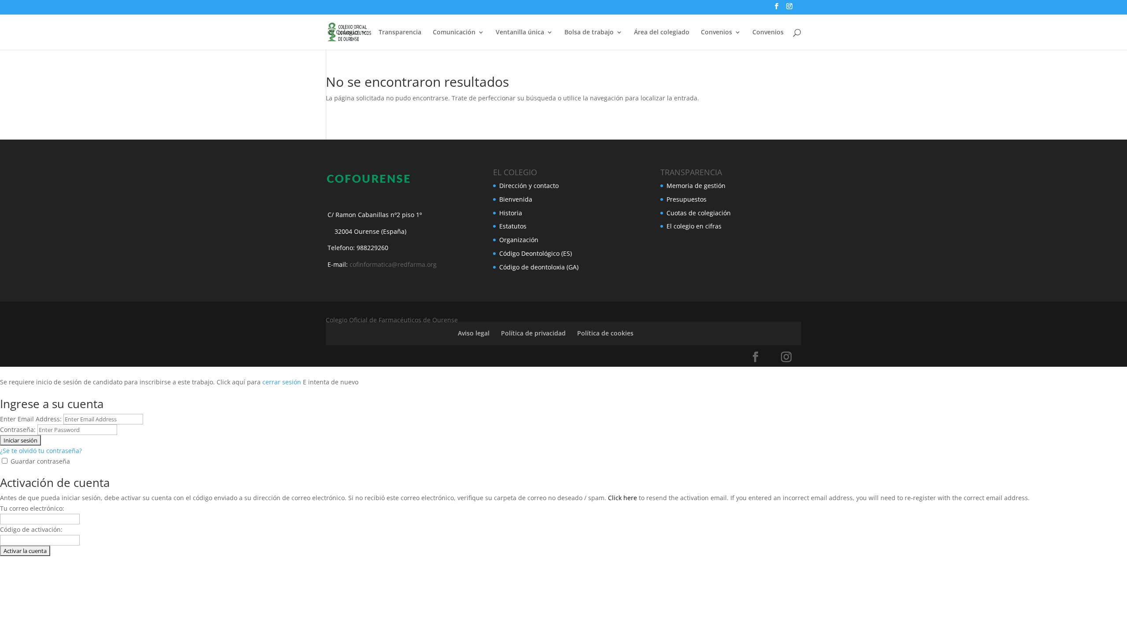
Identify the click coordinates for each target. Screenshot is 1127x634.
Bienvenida (515, 199)
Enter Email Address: (31, 419)
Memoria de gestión (696, 185)
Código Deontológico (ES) (535, 253)
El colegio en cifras (694, 226)
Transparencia (400, 32)
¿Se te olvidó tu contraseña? (41, 450)
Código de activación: (31, 529)
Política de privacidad (533, 333)
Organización (518, 240)
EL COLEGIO (515, 172)
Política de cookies (605, 333)
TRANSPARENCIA (691, 172)
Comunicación (454, 32)
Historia (510, 213)
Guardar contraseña (40, 461)
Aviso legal (474, 333)
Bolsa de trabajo (589, 32)
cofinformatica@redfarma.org (393, 264)
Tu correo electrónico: (32, 508)
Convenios (768, 32)
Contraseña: (18, 429)
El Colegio (343, 32)
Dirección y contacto (529, 185)
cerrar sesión (281, 382)
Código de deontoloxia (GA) (538, 267)
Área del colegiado (661, 32)
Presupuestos (687, 199)
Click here (622, 498)
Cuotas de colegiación (699, 213)
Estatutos (513, 226)
